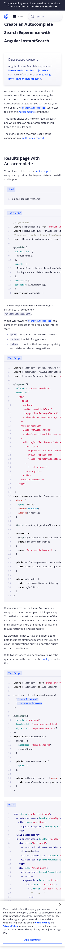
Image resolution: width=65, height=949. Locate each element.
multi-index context (32, 138)
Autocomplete (27, 111)
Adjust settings (32, 939)
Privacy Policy (10, 926)
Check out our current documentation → (32, 6)
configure (47, 659)
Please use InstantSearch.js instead (28, 70)
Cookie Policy (42, 922)
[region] (32, 923)
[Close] (60, 904)
